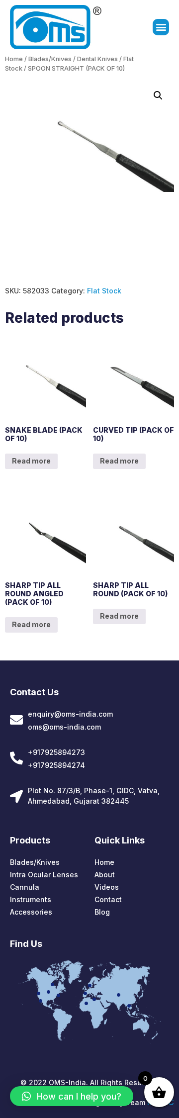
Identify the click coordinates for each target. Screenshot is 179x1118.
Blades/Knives (50, 59)
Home (14, 59)
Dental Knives (97, 59)
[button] (161, 27)
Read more (31, 461)
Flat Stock (104, 290)
